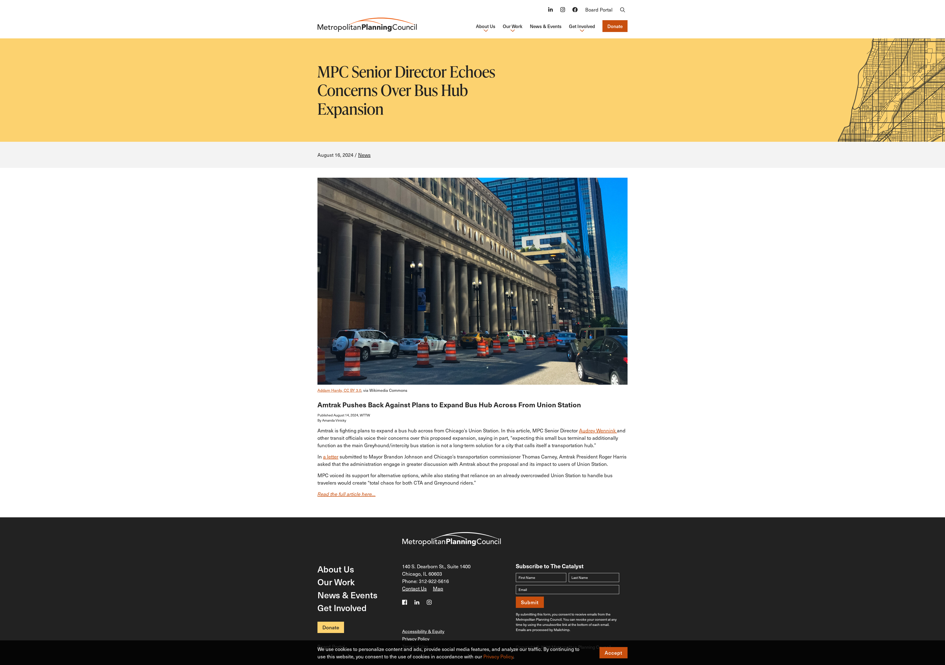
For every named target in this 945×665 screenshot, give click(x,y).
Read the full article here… (346, 494)
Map (438, 588)
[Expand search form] (623, 10)
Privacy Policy (498, 656)
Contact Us (414, 588)
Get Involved (342, 607)
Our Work (336, 581)
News (364, 154)
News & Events (546, 26)
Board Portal (599, 9)
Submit (530, 602)
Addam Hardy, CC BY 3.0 (339, 390)
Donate (615, 26)
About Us (335, 568)
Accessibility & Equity (423, 631)
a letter (330, 456)
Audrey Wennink (598, 430)
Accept (613, 652)
